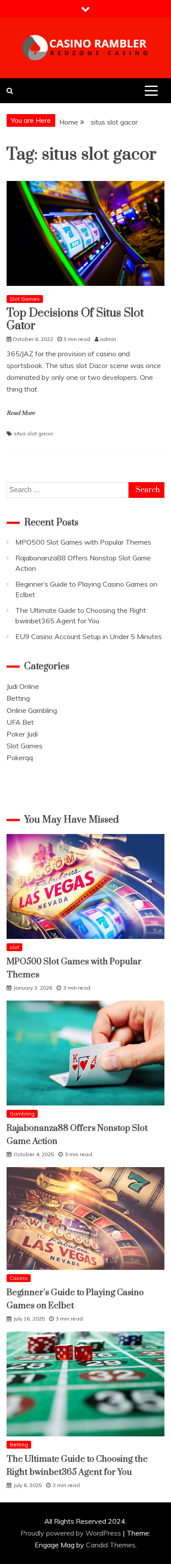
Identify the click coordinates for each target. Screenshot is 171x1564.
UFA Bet (20, 722)
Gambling (22, 1113)
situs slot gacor (33, 433)
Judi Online (23, 686)
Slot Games (25, 298)
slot (14, 947)
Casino (19, 1278)
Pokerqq (20, 757)
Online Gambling (32, 710)
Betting (18, 698)
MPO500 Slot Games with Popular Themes (83, 542)
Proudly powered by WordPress (72, 1533)
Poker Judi (22, 734)
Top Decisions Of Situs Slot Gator (75, 319)
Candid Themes (110, 1544)
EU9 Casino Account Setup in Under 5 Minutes (88, 636)
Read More (21, 413)
